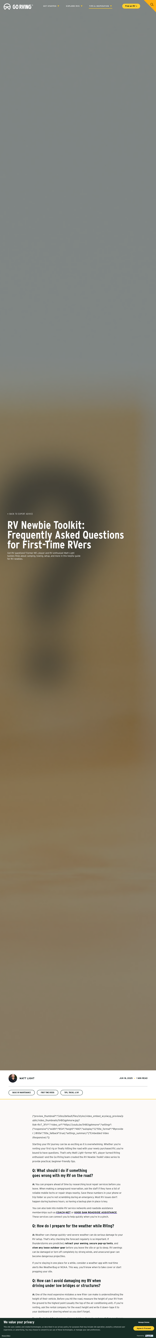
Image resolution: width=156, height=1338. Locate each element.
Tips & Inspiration (99, 6)
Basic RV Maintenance (21, 1092)
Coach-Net (63, 1212)
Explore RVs (73, 6)
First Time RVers (47, 1092)
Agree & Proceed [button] (144, 1328)
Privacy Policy (6, 1336)
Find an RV (130, 6)
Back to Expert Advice (21, 514)
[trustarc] (148, 1336)
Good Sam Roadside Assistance (95, 1212)
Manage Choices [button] (143, 1322)
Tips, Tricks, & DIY (71, 1092)
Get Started (49, 6)
